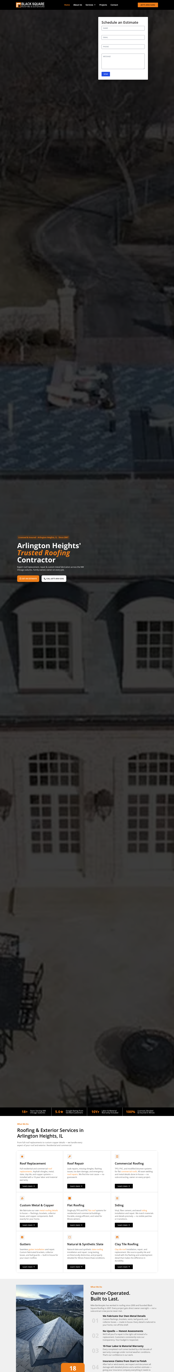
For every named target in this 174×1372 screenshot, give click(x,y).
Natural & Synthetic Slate (85, 1244)
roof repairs (72, 1174)
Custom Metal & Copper (37, 1205)
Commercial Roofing (129, 1163)
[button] (91, 5)
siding (144, 1210)
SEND (106, 74)
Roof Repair (75, 1163)
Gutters (25, 1244)
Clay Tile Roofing (126, 1244)
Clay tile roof (120, 1249)
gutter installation (37, 1249)
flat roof (91, 1210)
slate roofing (97, 1249)
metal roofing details (48, 1210)
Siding (119, 1205)
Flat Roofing (75, 1205)
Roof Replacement (33, 1163)
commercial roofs (129, 1171)
